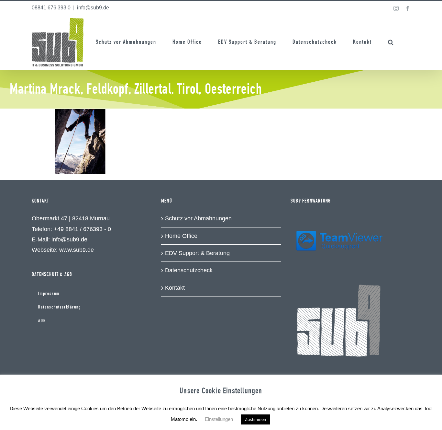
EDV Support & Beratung (197, 253)
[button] (391, 42)
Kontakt (175, 288)
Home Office (181, 236)
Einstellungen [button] (219, 419)
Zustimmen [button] (255, 419)
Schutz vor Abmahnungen (198, 218)
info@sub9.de (92, 7)
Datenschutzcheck (189, 270)
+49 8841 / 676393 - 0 (82, 229)
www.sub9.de (76, 250)
